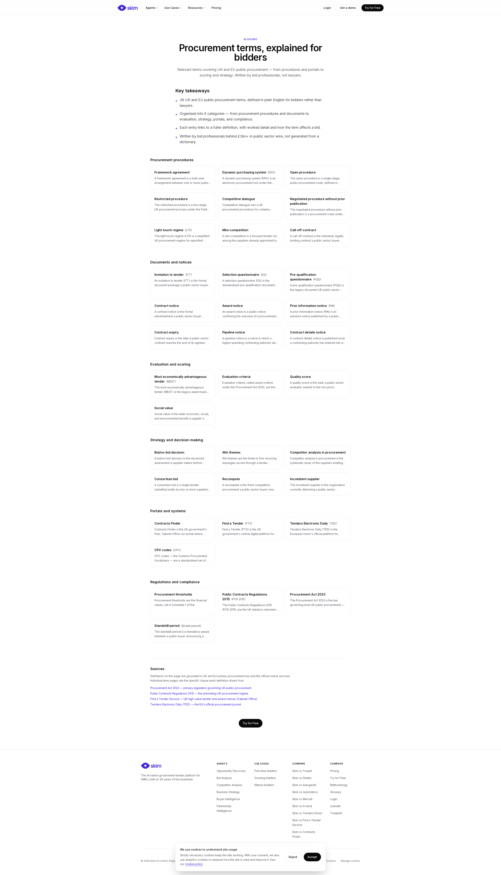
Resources (195, 7)
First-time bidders (265, 771)
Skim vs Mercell (302, 799)
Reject (293, 857)
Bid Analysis (224, 778)
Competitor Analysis (229, 785)
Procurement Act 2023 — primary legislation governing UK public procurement (200, 688)
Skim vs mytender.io (305, 792)
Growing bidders (265, 778)
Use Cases (171, 7)
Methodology (339, 785)
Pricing (216, 7)
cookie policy (194, 864)
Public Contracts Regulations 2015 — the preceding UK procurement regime (199, 693)
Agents (150, 7)
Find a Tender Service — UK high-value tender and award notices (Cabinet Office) (203, 699)
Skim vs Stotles (302, 778)
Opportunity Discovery (231, 771)
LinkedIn (335, 806)
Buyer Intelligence (228, 799)
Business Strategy (228, 792)
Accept (312, 857)
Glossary (335, 792)
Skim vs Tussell (302, 771)
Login (327, 7)
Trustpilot (336, 813)
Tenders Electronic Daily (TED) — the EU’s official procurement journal (195, 704)
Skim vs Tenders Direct (307, 813)
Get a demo (348, 7)
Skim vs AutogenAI (304, 785)
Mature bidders (264, 785)
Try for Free (372, 7)
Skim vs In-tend (302, 806)
